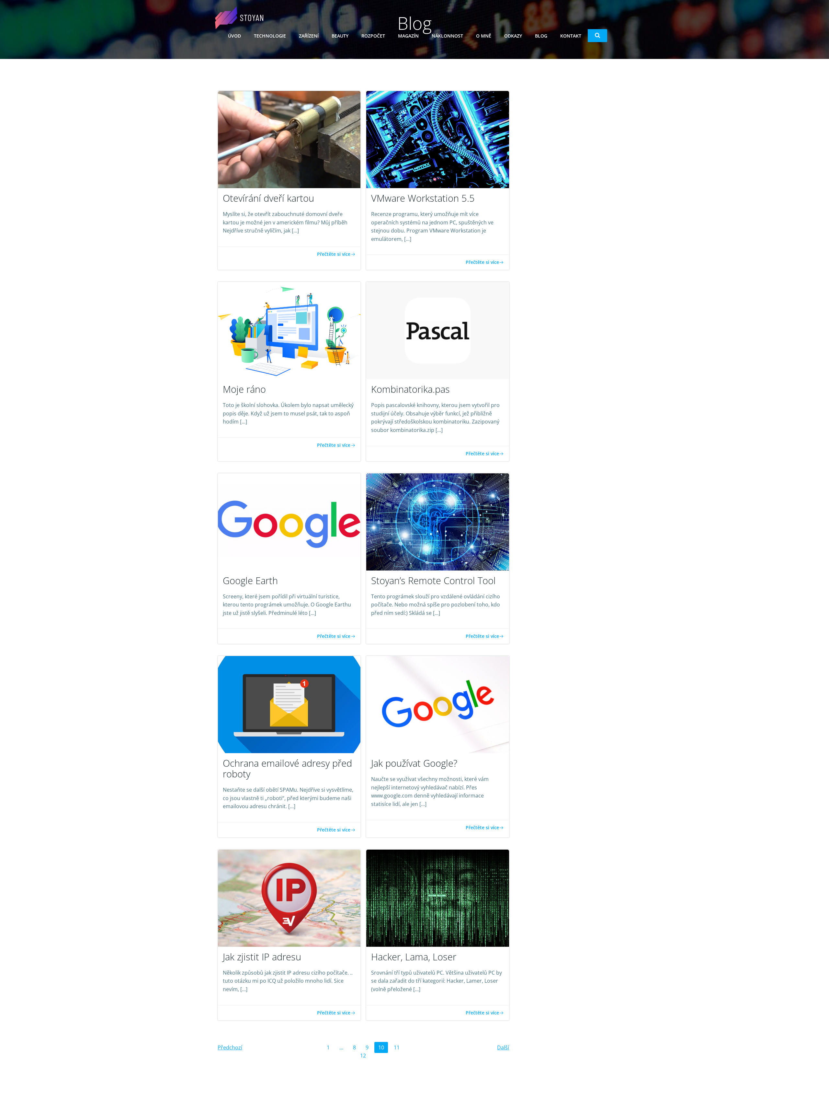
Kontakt (570, 36)
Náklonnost (447, 36)
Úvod (234, 36)
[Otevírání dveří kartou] (289, 138)
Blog (541, 36)
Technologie (270, 36)
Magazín (408, 36)
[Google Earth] (289, 521)
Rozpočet (373, 36)
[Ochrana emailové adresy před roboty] (289, 704)
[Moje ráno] (289, 330)
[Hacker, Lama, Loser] (437, 897)
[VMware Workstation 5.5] (437, 138)
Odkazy (513, 36)
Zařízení (309, 36)
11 (398, 1046)
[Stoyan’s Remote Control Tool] (437, 521)
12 (365, 1054)
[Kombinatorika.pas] (437, 330)
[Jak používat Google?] (437, 704)
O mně (483, 36)
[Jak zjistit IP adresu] (289, 897)
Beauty (340, 36)
